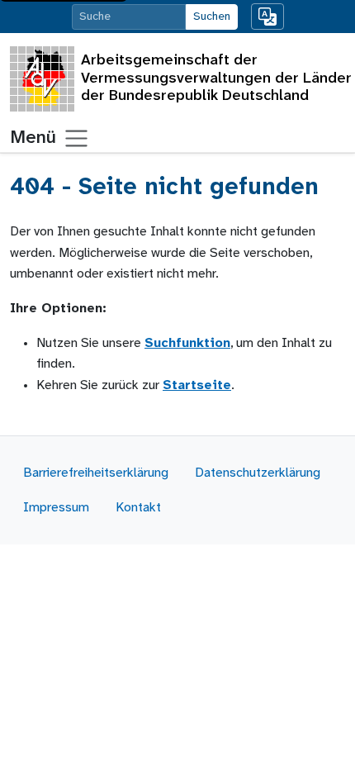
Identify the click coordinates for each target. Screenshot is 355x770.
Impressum (56, 508)
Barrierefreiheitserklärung (95, 473)
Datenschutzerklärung (257, 473)
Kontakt (138, 508)
